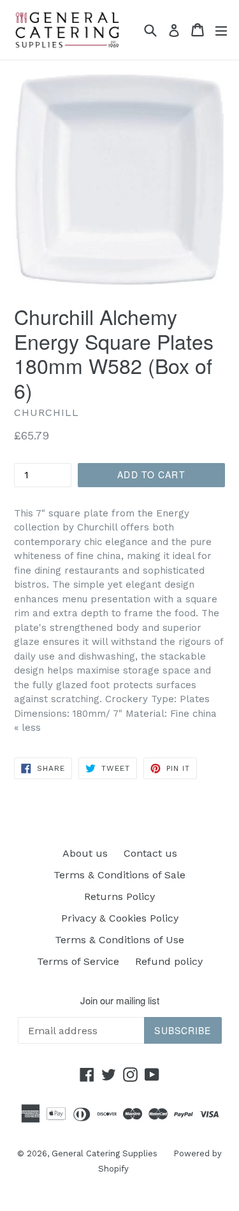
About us (85, 853)
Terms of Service (78, 961)
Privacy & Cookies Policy (119, 918)
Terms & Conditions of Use (119, 940)
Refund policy (169, 961)
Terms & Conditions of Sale (119, 875)
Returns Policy (119, 896)
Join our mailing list (119, 1000)
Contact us (150, 853)
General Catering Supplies (104, 1153)
